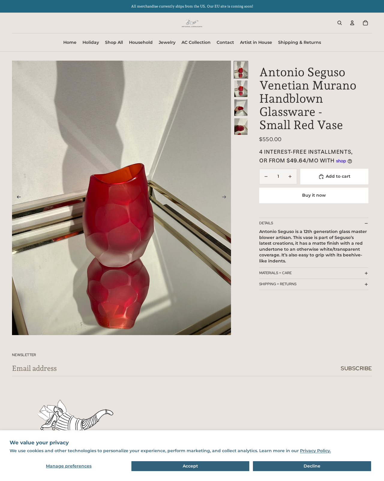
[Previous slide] (17, 197)
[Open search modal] (339, 22)
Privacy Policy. (315, 450)
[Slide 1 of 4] (241, 70)
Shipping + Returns (277, 284)
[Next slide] (226, 197)
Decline (312, 466)
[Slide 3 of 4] (241, 107)
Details (266, 223)
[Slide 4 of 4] (241, 126)
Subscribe (356, 368)
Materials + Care (275, 273)
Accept (190, 466)
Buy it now (314, 195)
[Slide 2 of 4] (241, 88)
